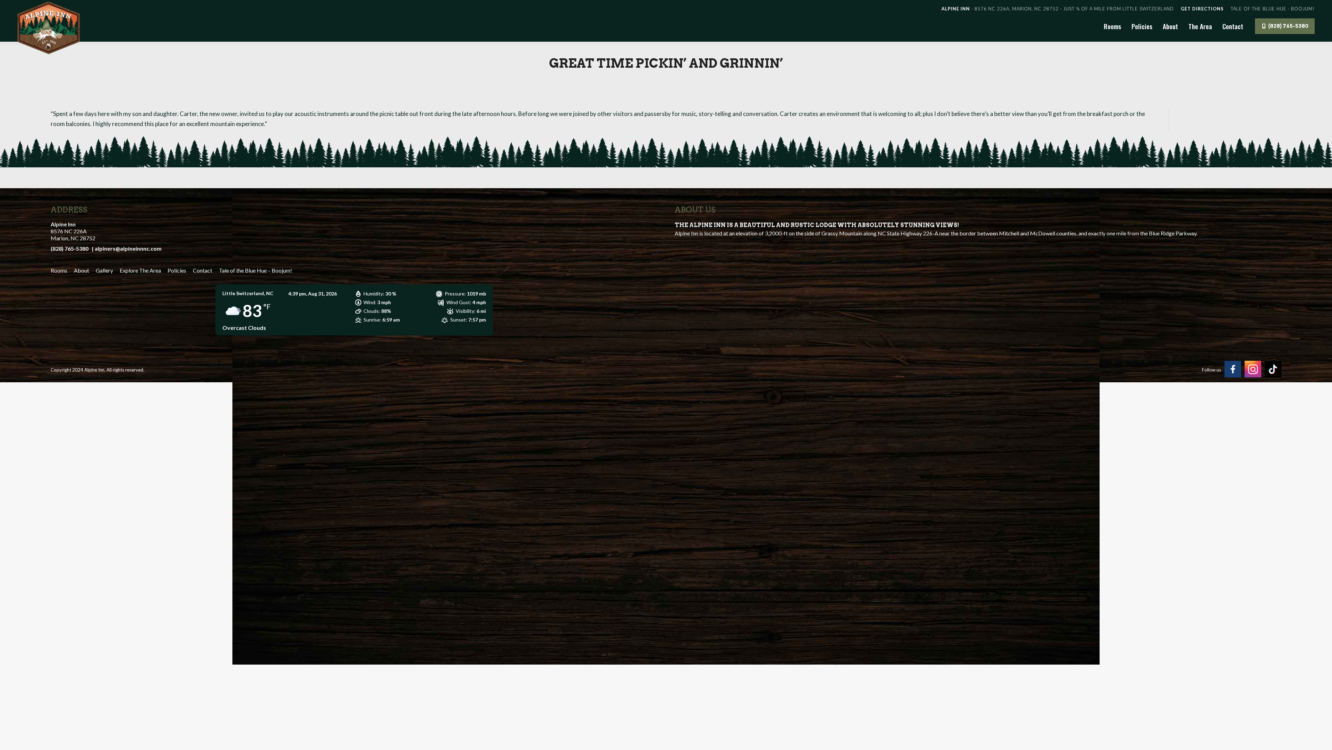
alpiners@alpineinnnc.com (128, 248)
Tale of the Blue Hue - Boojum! (1273, 8)
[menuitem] (81, 270)
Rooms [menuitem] (59, 270)
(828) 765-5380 (69, 248)
